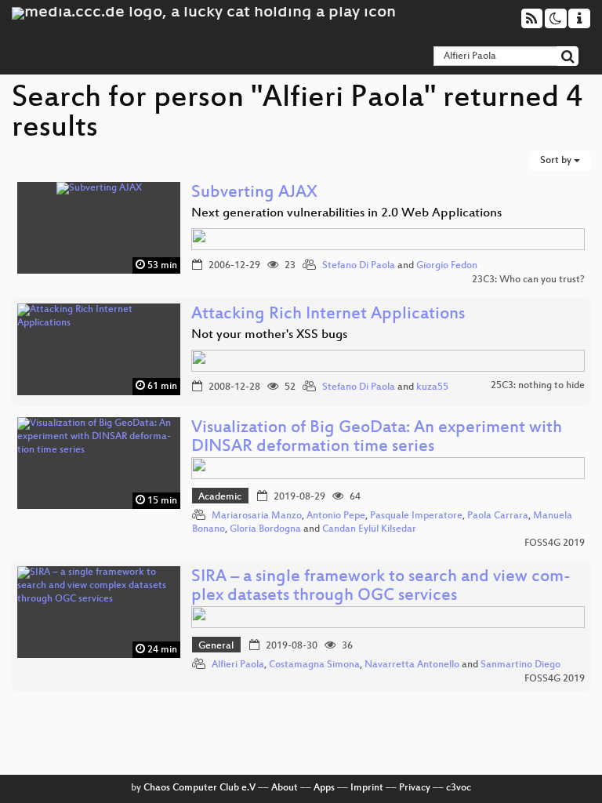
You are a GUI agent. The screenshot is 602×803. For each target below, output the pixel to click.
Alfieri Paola (238, 664)
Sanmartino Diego (520, 664)
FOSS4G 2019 (554, 543)
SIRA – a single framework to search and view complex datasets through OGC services (381, 587)
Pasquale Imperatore (416, 516)
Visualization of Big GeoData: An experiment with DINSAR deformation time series (376, 438)
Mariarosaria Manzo (257, 516)
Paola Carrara (497, 516)
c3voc (458, 788)
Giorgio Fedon (446, 265)
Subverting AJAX (254, 193)
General (216, 646)
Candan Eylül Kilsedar (369, 529)
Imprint (366, 788)
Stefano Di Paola (358, 265)
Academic (219, 497)
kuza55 (432, 387)
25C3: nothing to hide (538, 385)
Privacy (414, 788)
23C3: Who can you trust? (528, 279)
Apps (324, 788)
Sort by (557, 160)
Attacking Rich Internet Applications (328, 315)
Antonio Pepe (335, 516)
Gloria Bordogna (265, 529)
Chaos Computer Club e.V (199, 788)
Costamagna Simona (314, 664)
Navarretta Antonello (411, 664)
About (284, 788)
